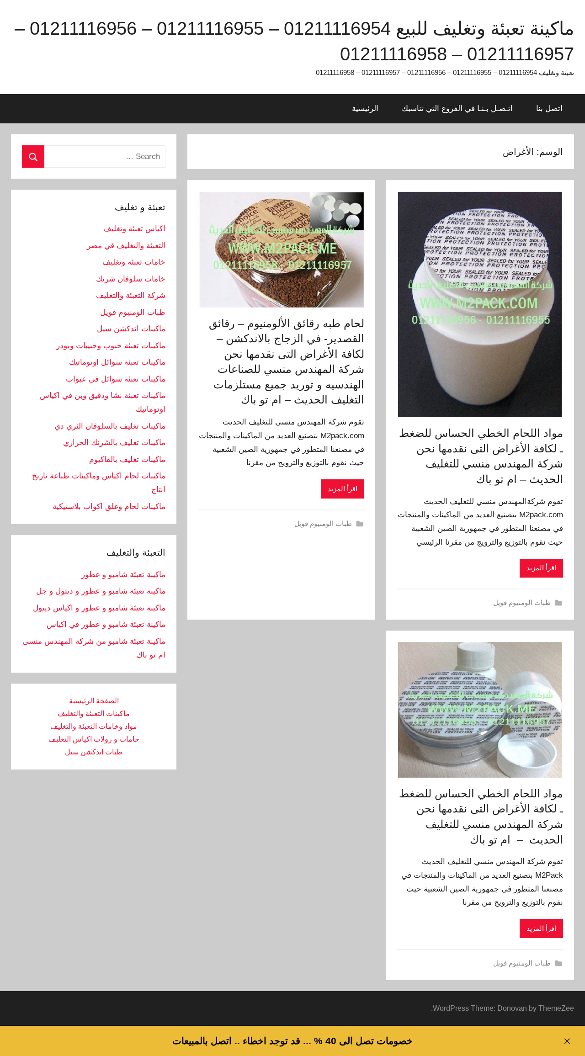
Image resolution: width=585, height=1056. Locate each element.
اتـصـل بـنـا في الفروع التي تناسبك (457, 108)
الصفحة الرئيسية (94, 701)
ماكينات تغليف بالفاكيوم (127, 459)
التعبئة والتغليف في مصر (126, 245)
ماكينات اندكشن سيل (131, 328)
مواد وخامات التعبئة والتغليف (93, 726)
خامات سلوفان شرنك (130, 279)
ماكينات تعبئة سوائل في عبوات (115, 379)
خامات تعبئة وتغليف (133, 262)
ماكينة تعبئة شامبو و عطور (123, 574)
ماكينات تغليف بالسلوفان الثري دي (109, 426)
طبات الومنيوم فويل (522, 602)
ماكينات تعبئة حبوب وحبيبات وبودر (110, 345)
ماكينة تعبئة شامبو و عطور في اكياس (106, 624)
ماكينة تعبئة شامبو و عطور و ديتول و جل (100, 591)
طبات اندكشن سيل (93, 752)
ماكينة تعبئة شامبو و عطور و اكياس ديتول (99, 608)
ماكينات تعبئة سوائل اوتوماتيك (117, 362)
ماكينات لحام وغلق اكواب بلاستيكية (109, 506)
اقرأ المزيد (541, 568)
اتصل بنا (549, 108)
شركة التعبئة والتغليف (130, 295)
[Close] (566, 1041)
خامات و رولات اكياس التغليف (93, 739)
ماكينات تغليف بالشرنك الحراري (114, 442)
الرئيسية (365, 108)
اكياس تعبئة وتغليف (134, 228)
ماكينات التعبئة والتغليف (94, 713)
